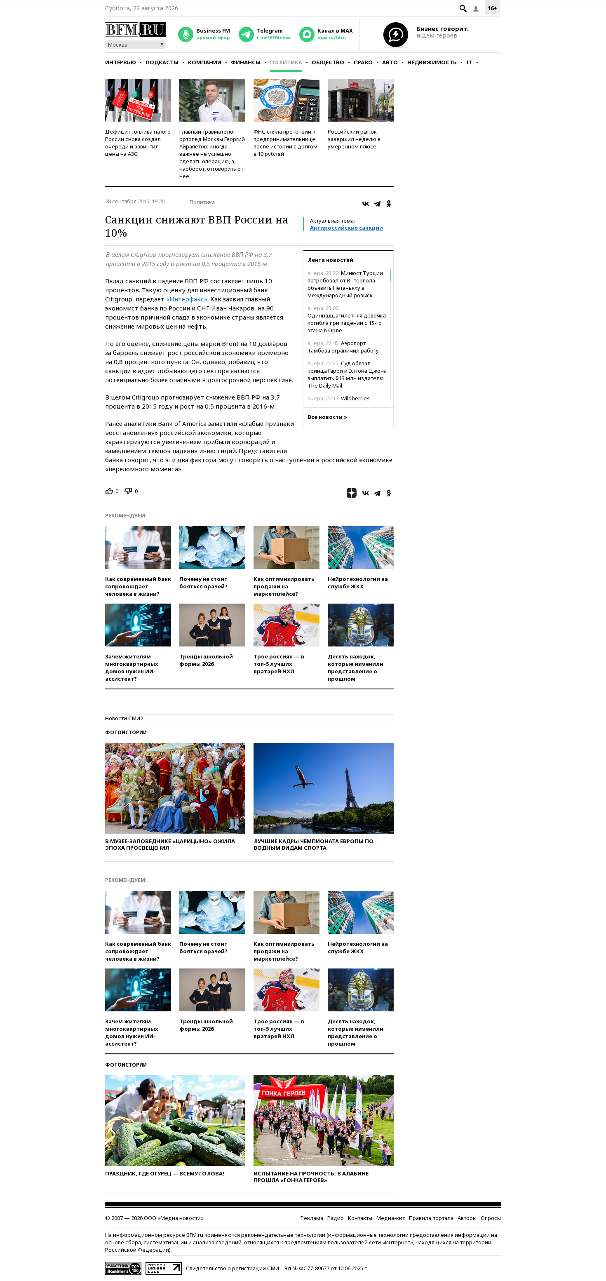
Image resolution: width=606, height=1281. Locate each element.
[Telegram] (377, 204)
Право (363, 62)
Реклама (312, 1218)
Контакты (360, 1218)
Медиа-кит (390, 1218)
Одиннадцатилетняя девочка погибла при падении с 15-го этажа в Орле (347, 319)
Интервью (120, 62)
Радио (335, 1218)
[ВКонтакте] (366, 204)
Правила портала (431, 1218)
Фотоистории (126, 732)
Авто (390, 62)
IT (469, 62)
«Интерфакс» (186, 299)
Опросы (491, 1218)
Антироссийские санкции (346, 227)
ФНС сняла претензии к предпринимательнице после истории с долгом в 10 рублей (285, 142)
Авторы (467, 1218)
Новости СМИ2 (124, 718)
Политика (286, 62)
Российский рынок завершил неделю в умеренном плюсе (354, 139)
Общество (328, 62)
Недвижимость (432, 62)
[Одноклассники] (389, 204)
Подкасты (162, 62)
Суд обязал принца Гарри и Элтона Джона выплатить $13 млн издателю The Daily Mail (347, 374)
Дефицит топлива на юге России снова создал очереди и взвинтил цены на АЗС (138, 142)
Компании (204, 62)
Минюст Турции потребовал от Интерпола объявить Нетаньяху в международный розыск (345, 284)
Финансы (246, 62)
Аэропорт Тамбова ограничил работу (343, 346)
